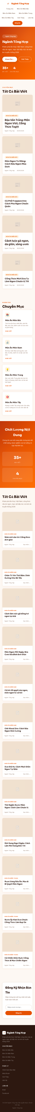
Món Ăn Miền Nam (9, 13)
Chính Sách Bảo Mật (8, 1070)
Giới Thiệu (20, 18)
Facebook (5, 1093)
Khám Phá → (9, 59)
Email (4, 1090)
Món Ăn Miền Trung (25, 13)
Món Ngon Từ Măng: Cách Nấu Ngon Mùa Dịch (15, 164)
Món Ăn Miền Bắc (23, 9)
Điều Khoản (6, 1073)
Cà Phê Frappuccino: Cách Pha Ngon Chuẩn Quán (16, 204)
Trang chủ (9, 9)
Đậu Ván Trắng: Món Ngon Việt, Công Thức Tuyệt (17, 123)
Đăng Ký (17, 23)
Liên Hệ (30, 18)
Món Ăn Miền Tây (8, 18)
